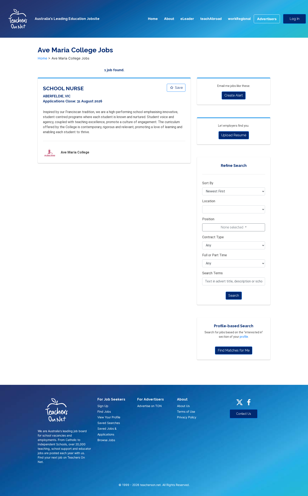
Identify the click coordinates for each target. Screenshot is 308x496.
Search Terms (212, 273)
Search (233, 296)
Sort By (207, 183)
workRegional (239, 19)
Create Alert (233, 95)
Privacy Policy (186, 417)
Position (208, 219)
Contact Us (243, 413)
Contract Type (213, 237)
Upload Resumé (233, 135)
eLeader (187, 19)
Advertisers (267, 19)
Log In (294, 19)
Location (208, 201)
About (169, 19)
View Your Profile (108, 417)
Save (178, 88)
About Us (183, 406)
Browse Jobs (106, 440)
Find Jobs (104, 411)
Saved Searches (108, 423)
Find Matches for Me (234, 350)
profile (244, 336)
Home (153, 19)
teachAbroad (211, 19)
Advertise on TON (149, 406)
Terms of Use (186, 411)
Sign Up (102, 406)
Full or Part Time (214, 255)
